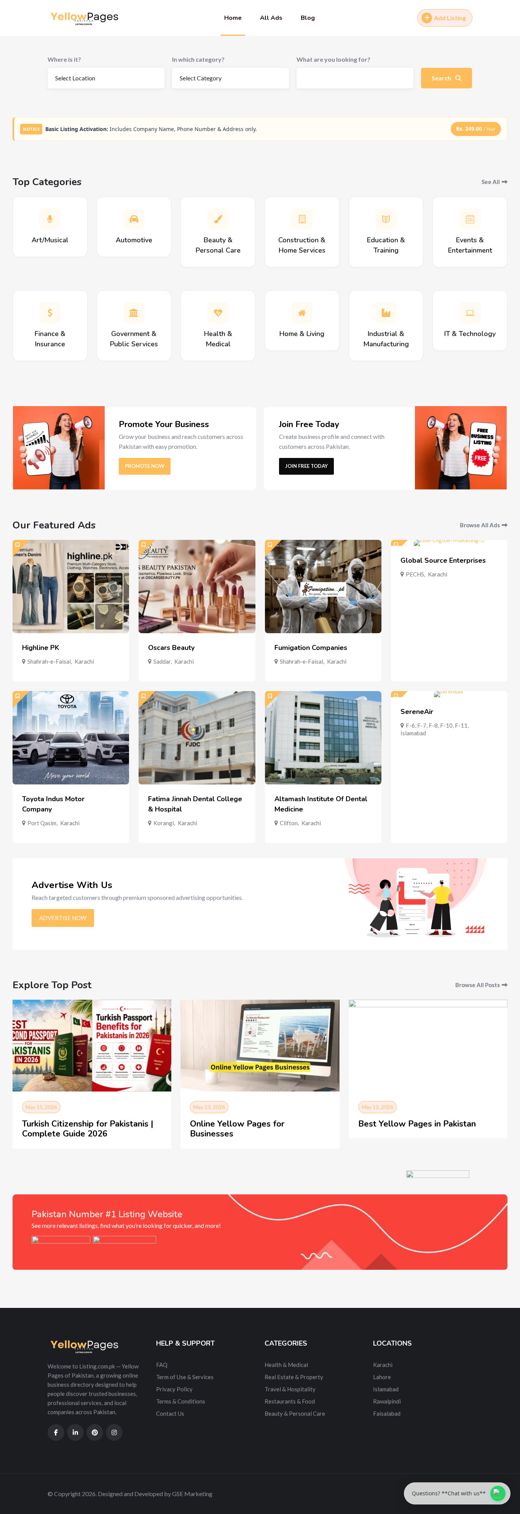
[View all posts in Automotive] (134, 219)
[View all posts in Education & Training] (386, 219)
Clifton (289, 822)
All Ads (271, 18)
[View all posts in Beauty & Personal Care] (218, 219)
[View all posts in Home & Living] (302, 312)
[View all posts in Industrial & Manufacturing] (386, 312)
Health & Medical (286, 1364)
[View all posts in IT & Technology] (470, 312)
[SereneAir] (449, 694)
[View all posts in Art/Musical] (50, 219)
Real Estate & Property (294, 1376)
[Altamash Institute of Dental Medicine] (323, 737)
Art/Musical (50, 240)
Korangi (163, 822)
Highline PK (40, 647)
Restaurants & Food (290, 1401)
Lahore (382, 1376)
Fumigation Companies (310, 647)
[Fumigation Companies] (323, 586)
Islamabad (413, 733)
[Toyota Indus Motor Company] (71, 737)
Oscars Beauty (171, 647)
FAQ (161, 1364)
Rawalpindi (387, 1401)
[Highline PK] (71, 586)
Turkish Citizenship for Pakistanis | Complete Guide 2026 (87, 1129)
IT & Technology (470, 333)
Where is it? (64, 59)
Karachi (84, 661)
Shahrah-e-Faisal (49, 661)
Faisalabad (386, 1413)
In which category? (198, 59)
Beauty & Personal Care (295, 1413)
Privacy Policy (174, 1389)
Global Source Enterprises (443, 560)
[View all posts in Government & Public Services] (134, 312)
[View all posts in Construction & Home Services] (302, 219)
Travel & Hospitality (290, 1389)
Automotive (134, 240)
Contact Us (170, 1413)
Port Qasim (41, 822)
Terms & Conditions (180, 1401)
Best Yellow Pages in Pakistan (417, 1124)
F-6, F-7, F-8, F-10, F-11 (436, 725)
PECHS (415, 574)
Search (442, 78)
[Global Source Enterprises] (449, 543)
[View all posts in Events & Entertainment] (470, 219)
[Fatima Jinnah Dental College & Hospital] (197, 737)
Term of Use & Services (185, 1376)
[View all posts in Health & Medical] (218, 312)
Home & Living (301, 333)
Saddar (162, 661)
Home (233, 18)
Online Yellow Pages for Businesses (237, 1129)
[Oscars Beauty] (197, 586)
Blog (308, 18)
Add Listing (450, 17)
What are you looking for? (333, 59)
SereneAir (416, 711)
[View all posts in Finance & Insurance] (50, 312)
